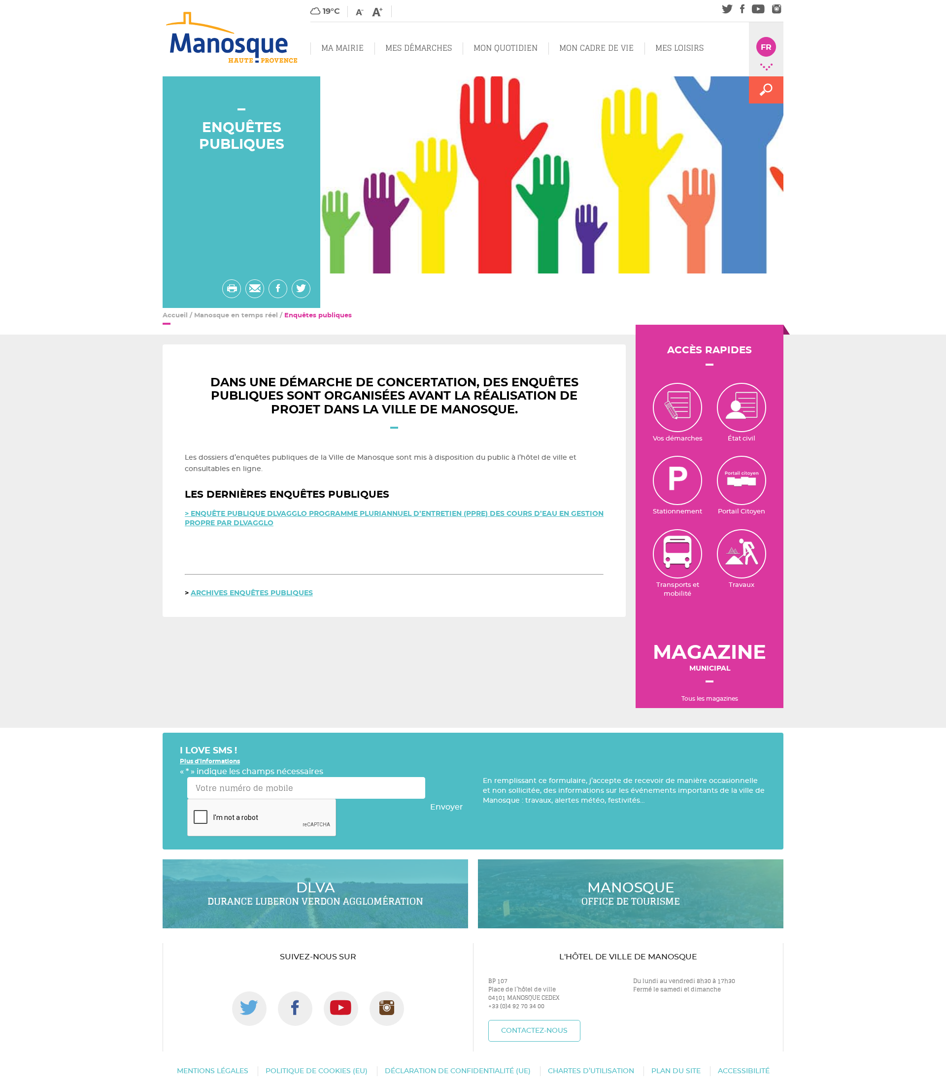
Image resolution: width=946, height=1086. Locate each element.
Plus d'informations (210, 761)
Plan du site (676, 1071)
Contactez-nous (534, 1030)
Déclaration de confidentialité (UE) (458, 1071)
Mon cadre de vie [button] (596, 48)
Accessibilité (744, 1071)
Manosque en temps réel (236, 315)
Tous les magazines (709, 699)
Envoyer (446, 807)
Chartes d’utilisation (591, 1071)
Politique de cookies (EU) (317, 1071)
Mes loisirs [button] (679, 48)
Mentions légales (212, 1071)
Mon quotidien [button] (505, 48)
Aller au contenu (92, 5)
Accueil (175, 315)
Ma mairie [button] (342, 48)
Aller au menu (28, 5)
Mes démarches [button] (418, 48)
